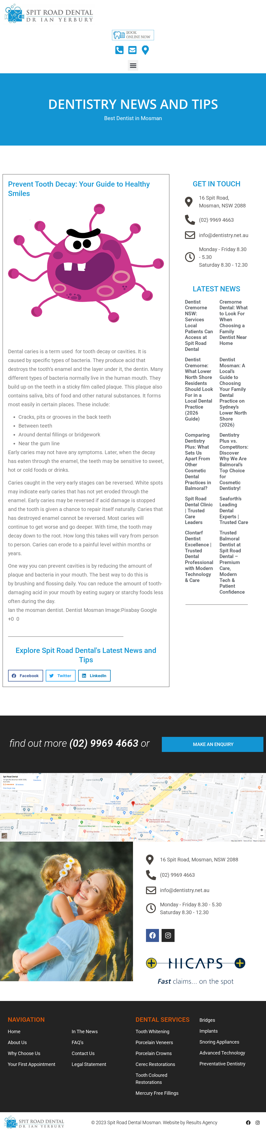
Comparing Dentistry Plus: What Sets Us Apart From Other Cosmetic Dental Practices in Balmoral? (198, 461)
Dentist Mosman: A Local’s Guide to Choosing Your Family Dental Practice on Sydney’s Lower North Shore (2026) (233, 392)
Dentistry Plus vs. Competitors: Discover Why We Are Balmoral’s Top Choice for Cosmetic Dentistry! (234, 461)
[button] (133, 65)
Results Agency (201, 1122)
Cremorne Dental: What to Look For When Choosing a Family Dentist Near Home (234, 322)
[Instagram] (168, 935)
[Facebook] (152, 935)
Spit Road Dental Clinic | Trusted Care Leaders (199, 510)
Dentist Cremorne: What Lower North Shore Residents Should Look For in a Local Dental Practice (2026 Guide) (199, 389)
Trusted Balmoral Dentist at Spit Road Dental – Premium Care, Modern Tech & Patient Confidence (232, 562)
